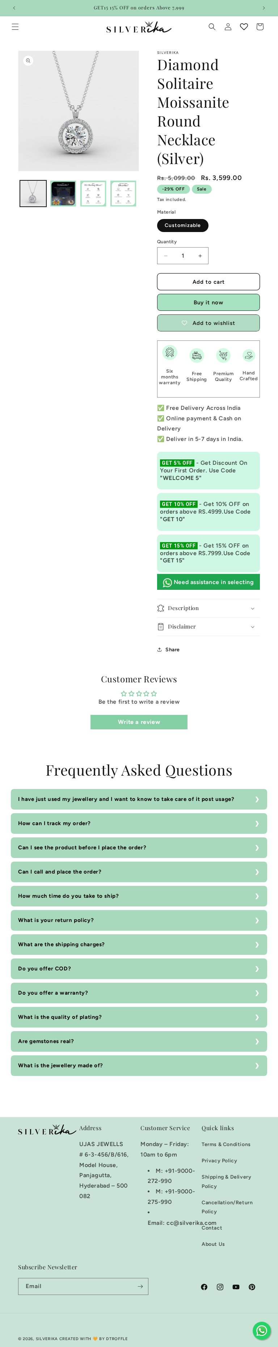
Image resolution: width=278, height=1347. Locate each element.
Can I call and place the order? (60, 871)
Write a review (139, 721)
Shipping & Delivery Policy (226, 1181)
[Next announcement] (264, 8)
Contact (212, 1228)
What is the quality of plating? (60, 1017)
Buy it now (208, 302)
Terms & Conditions (226, 1144)
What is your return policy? (56, 920)
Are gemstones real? (46, 1041)
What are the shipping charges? (61, 944)
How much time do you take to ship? (68, 896)
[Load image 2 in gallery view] (63, 193)
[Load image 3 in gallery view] (93, 193)
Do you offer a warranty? (53, 993)
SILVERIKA (47, 1339)
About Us (213, 1244)
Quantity (167, 241)
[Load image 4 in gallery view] (123, 193)
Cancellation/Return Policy (227, 1207)
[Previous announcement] (14, 8)
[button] (15, 27)
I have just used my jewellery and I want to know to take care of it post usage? (126, 799)
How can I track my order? (54, 823)
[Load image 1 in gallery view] (33, 193)
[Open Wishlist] (244, 27)
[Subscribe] (140, 1286)
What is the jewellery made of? (60, 1065)
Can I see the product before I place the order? (82, 847)
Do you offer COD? (44, 968)
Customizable (183, 225)
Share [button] (172, 650)
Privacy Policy (219, 1161)
